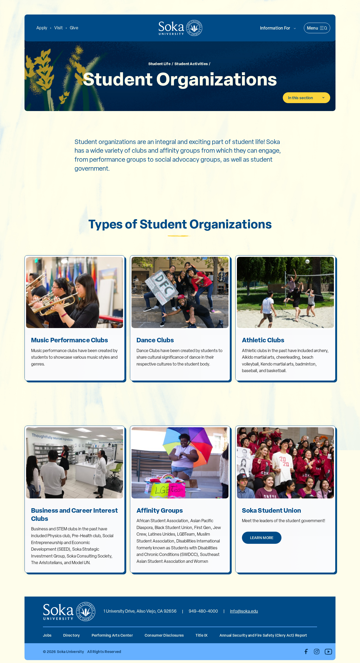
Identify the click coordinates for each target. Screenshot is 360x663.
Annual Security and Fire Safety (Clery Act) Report (263, 635)
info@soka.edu (244, 611)
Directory (71, 635)
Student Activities (191, 63)
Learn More (262, 537)
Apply (41, 28)
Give (74, 28)
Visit (58, 28)
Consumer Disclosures (164, 635)
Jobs (47, 635)
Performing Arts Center (112, 635)
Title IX (201, 635)
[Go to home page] (180, 28)
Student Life (159, 63)
